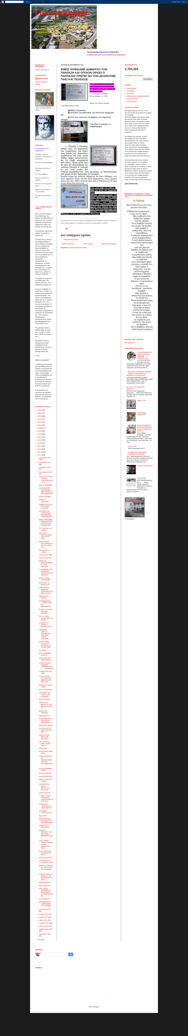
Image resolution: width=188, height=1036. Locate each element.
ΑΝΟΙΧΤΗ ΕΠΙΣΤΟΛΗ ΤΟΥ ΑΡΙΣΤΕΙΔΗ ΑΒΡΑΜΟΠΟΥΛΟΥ (46, 834)
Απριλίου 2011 (44, 923)
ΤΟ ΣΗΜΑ (42, 650)
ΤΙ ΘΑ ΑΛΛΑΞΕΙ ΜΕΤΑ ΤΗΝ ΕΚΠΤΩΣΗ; (44, 737)
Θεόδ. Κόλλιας (43, 79)
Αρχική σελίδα (88, 244)
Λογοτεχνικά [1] (132, 101)
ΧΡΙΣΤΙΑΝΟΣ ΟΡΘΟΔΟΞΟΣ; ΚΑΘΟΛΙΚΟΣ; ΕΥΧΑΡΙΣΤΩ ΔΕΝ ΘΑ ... (46, 892)
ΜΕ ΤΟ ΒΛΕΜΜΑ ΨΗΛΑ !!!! (45, 654)
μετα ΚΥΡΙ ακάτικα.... (46, 690)
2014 (39, 446)
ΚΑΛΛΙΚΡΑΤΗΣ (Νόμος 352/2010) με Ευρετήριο (44, 787)
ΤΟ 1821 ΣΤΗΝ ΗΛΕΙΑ (145, 466)
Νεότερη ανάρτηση (67, 244)
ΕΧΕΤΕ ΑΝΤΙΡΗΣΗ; (45, 485)
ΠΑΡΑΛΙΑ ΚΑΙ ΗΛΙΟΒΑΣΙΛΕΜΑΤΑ (138, 96)
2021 (39, 425)
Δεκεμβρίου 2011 (45, 458)
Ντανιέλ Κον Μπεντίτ (46, 725)
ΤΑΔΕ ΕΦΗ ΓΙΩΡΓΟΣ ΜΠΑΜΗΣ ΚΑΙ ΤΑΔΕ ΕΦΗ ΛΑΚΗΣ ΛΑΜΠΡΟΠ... (45, 634)
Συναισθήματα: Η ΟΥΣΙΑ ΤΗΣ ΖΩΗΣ (46, 861)
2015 (39, 443)
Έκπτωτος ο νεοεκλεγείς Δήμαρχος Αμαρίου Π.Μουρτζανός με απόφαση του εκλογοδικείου (139, 373)
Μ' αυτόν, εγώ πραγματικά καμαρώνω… (135, 388)
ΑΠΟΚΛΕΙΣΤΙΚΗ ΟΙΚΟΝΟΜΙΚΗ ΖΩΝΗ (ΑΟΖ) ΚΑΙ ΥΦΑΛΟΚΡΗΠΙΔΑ (46, 491)
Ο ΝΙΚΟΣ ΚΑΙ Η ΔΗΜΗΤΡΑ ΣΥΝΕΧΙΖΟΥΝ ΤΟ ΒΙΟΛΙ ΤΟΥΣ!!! (46, 590)
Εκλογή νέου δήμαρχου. (43, 712)
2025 (39, 413)
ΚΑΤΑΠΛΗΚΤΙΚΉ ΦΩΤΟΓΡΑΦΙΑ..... (46, 659)
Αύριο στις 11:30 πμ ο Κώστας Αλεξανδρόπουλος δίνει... (46, 479)
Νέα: (126, 343)
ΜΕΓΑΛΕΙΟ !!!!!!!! (44, 886)
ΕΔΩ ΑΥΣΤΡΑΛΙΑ (132, 99)
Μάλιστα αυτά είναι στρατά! (45, 780)
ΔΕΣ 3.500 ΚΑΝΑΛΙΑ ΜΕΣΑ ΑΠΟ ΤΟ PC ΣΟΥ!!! (45, 536)
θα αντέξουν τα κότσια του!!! (44, 584)
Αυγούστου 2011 (45, 909)
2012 (39, 452)
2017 (39, 437)
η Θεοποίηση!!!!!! (44, 793)
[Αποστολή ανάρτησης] (66, 228)
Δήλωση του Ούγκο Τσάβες (45, 686)
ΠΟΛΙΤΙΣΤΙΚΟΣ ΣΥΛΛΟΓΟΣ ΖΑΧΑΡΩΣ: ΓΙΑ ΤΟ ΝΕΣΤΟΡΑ (45, 644)
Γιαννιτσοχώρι (61, 12)
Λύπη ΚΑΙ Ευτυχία (45, 558)
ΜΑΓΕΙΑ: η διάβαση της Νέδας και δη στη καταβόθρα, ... (46, 868)
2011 (39, 455)
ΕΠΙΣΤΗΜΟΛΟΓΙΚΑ (45, 858)
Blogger (96, 1007)
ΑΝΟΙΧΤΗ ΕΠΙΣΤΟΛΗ (44, 500)
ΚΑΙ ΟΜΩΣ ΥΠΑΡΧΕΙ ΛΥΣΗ (45, 812)
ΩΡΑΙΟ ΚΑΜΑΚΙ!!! (45, 497)
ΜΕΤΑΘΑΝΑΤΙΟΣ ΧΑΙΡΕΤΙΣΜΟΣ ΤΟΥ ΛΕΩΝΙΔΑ (45, 904)
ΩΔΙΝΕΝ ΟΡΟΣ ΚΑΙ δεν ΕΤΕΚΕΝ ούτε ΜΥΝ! (45, 506)
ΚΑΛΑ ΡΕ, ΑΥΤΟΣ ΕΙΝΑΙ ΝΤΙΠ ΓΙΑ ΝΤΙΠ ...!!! (45, 730)
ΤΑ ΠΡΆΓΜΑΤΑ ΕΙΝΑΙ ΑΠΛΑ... (45, 826)
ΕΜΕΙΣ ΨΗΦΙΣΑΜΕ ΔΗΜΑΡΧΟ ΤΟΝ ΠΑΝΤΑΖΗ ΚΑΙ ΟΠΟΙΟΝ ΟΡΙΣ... (45, 522)
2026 (39, 410)
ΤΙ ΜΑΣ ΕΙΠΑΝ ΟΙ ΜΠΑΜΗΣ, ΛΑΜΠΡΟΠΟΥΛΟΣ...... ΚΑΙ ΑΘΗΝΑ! (46, 665)
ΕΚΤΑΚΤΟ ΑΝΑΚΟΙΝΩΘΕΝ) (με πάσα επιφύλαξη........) (46, 563)
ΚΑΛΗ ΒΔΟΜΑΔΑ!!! (45, 776)
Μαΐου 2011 (43, 920)
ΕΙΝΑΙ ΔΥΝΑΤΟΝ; (45, 882)
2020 (39, 428)
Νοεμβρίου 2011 (45, 462)
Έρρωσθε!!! (43, 816)
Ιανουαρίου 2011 (45, 934)
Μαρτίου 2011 (44, 926)
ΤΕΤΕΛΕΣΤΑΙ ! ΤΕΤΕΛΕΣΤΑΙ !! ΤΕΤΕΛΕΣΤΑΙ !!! (45, 806)
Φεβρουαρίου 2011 (46, 929)
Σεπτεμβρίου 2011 (45, 472)
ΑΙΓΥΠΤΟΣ (130, 94)
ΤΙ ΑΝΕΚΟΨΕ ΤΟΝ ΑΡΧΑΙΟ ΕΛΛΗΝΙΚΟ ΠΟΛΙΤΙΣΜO (137, 453)
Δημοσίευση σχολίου (71, 239)
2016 (39, 440)
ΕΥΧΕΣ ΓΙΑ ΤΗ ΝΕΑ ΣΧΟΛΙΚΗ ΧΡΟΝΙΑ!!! (45, 611)
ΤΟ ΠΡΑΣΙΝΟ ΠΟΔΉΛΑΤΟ (141, 414)
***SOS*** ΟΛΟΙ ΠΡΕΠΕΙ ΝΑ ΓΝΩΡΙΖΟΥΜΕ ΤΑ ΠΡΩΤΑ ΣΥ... (46, 798)
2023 (39, 419)
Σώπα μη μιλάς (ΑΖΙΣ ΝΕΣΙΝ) (44, 579)
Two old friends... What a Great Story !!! (45, 743)
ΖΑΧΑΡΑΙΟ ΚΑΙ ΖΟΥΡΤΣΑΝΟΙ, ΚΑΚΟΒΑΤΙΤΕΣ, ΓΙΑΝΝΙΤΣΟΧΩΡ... (46, 514)
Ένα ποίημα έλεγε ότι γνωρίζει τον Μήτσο (45, 853)
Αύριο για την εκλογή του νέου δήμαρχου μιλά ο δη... (46, 705)
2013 (39, 449)
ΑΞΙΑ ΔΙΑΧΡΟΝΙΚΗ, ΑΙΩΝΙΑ (45, 769)
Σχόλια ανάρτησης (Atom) (78, 247)
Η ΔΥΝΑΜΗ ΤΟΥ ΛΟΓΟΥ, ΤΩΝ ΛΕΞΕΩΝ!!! (44, 694)
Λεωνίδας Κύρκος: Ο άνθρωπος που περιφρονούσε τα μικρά (46, 877)
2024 (39, 416)
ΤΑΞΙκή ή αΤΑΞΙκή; (45, 773)
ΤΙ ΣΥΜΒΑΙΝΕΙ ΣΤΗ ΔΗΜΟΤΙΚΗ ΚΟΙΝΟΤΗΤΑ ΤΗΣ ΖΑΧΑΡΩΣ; (46, 572)
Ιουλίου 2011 (44, 914)
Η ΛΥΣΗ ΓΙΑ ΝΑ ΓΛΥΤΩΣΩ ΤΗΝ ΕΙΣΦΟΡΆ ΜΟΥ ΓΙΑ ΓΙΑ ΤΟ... (45, 679)
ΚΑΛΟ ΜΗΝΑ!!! (44, 899)
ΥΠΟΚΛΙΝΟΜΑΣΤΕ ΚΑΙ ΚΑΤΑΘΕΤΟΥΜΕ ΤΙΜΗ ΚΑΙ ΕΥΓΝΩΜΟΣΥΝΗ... (46, 760)
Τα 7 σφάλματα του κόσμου (45, 529)
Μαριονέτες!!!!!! (44, 716)
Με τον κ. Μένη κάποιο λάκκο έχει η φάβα (46, 618)
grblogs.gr (131, 343)
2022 (39, 422)
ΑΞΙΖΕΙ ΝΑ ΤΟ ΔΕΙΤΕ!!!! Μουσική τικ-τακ (45, 625)
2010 (39, 940)
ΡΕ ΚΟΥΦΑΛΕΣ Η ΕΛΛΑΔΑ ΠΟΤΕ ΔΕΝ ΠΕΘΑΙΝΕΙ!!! (46, 820)
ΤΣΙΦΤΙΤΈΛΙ (43, 748)
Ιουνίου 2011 (44, 917)
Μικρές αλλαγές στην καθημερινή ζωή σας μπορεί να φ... (45, 544)
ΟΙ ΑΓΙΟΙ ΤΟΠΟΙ (44, 699)
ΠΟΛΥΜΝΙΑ (131, 91)
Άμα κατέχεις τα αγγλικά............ (45, 551)
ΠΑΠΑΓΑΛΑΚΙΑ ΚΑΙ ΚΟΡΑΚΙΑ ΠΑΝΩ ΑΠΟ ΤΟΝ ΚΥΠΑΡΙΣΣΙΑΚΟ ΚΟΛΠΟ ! (144, 428)
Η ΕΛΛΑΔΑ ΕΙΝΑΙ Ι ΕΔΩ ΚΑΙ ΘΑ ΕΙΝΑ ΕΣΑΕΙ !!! (45, 720)
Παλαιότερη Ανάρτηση (108, 244)
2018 (39, 434)
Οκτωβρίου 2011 (45, 467)
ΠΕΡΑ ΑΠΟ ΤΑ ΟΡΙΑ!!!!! (44, 597)
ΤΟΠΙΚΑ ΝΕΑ (141, 478)
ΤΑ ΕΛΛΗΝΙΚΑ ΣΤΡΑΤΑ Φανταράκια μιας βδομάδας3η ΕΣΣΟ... (46, 844)
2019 (39, 431)
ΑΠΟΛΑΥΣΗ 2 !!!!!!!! (45, 555)
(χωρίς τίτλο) (141, 400)
